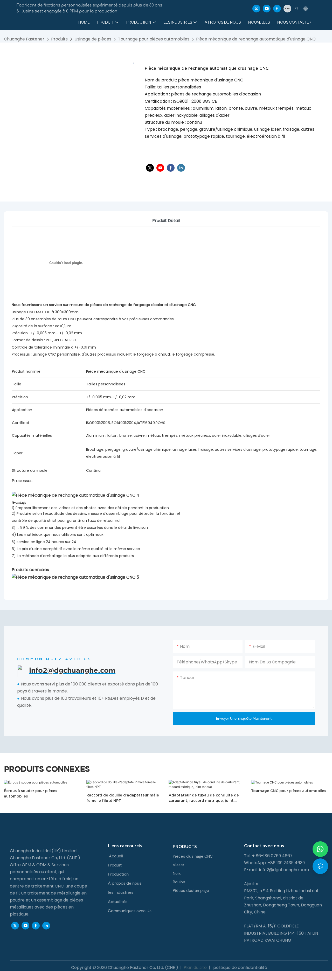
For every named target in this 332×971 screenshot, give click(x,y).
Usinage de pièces (92, 39)
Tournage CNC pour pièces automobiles (288, 791)
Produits (59, 39)
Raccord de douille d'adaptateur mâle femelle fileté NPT (122, 798)
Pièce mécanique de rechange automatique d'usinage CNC (256, 39)
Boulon (179, 882)
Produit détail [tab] (166, 221)
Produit (115, 865)
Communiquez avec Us (129, 910)
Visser (178, 865)
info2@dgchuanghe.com (284, 870)
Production (118, 874)
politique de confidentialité (239, 967)
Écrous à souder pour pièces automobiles (30, 793)
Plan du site (195, 967)
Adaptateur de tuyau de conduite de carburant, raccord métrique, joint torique (204, 798)
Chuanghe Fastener (24, 39)
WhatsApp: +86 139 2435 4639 (274, 863)
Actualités (117, 901)
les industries (120, 892)
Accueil (116, 856)
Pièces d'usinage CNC (193, 856)
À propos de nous (124, 883)
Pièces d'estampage (191, 890)
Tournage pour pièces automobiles (153, 39)
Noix (177, 873)
